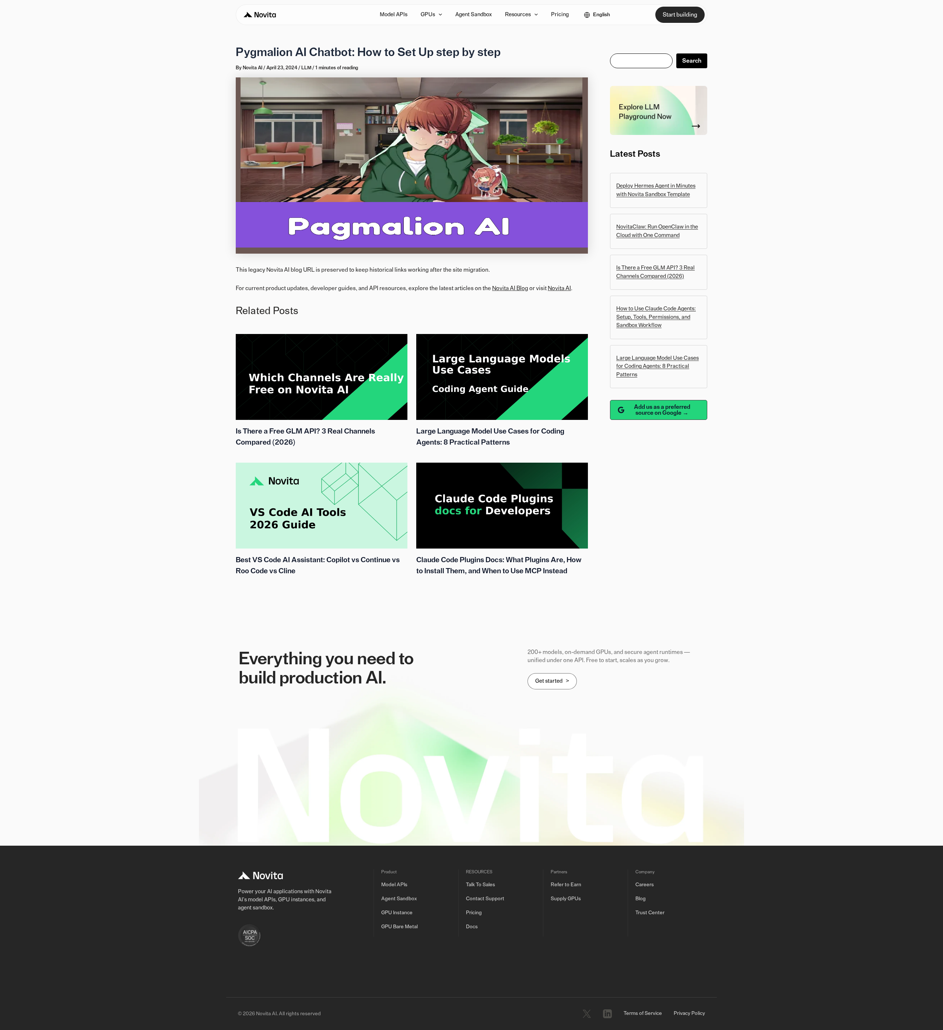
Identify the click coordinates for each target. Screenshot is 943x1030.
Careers (644, 884)
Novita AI (559, 288)
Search (691, 61)
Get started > (552, 681)
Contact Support (485, 898)
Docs (472, 926)
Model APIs (394, 884)
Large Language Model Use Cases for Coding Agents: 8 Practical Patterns (657, 366)
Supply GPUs (566, 898)
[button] (438, 15)
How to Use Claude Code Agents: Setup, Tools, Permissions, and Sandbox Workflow (656, 317)
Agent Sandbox (399, 898)
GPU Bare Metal (399, 926)
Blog (640, 898)
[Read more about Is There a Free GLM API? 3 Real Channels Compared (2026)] (321, 377)
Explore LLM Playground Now (656, 111)
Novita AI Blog (510, 288)
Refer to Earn (566, 884)
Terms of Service (643, 1013)
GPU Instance (397, 912)
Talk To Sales (480, 884)
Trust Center (650, 912)
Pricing (474, 912)
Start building (680, 15)
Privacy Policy (689, 1013)
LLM (306, 68)
